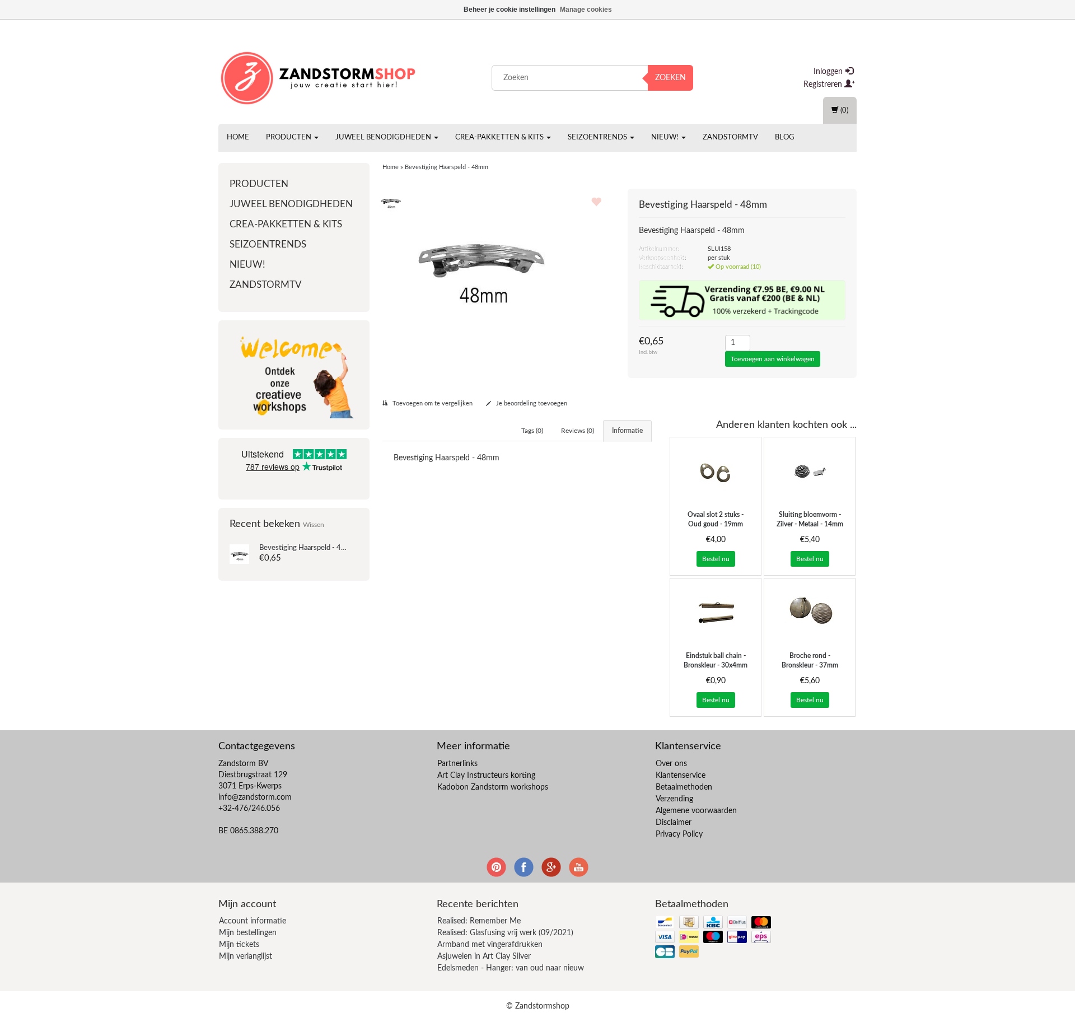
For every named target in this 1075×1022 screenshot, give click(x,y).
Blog (784, 137)
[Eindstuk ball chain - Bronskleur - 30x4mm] (715, 612)
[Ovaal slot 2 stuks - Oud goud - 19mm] (715, 471)
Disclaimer (673, 823)
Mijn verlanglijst (245, 956)
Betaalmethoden (684, 787)
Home (238, 137)
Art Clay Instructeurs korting (486, 776)
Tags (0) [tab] (532, 430)
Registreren (823, 84)
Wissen (313, 525)
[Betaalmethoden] (714, 937)
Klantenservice (680, 776)
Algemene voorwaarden (696, 811)
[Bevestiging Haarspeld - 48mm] (239, 554)
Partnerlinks (457, 764)
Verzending (674, 799)
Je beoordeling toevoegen (530, 403)
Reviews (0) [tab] (577, 430)
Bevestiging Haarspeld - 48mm (308, 548)
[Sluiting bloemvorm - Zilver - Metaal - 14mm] (809, 471)
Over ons (671, 764)
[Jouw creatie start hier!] (319, 75)
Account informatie (252, 921)
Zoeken (670, 78)
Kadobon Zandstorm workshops (492, 787)
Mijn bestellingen (248, 933)
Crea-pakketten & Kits (500, 137)
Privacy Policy (679, 834)
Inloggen (829, 72)
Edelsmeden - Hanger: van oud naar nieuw (510, 968)
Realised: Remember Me (479, 921)
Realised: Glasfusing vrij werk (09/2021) (505, 933)
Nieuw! (665, 137)
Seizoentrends (598, 137)
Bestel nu (716, 559)
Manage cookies (586, 9)
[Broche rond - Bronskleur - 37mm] (809, 612)
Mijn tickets (239, 945)
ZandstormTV (730, 137)
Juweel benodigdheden (384, 137)
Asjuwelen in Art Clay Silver (484, 956)
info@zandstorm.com (255, 797)
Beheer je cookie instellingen (509, 9)
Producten (289, 137)
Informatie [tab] (627, 430)
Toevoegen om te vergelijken (432, 403)
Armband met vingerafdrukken (490, 945)
